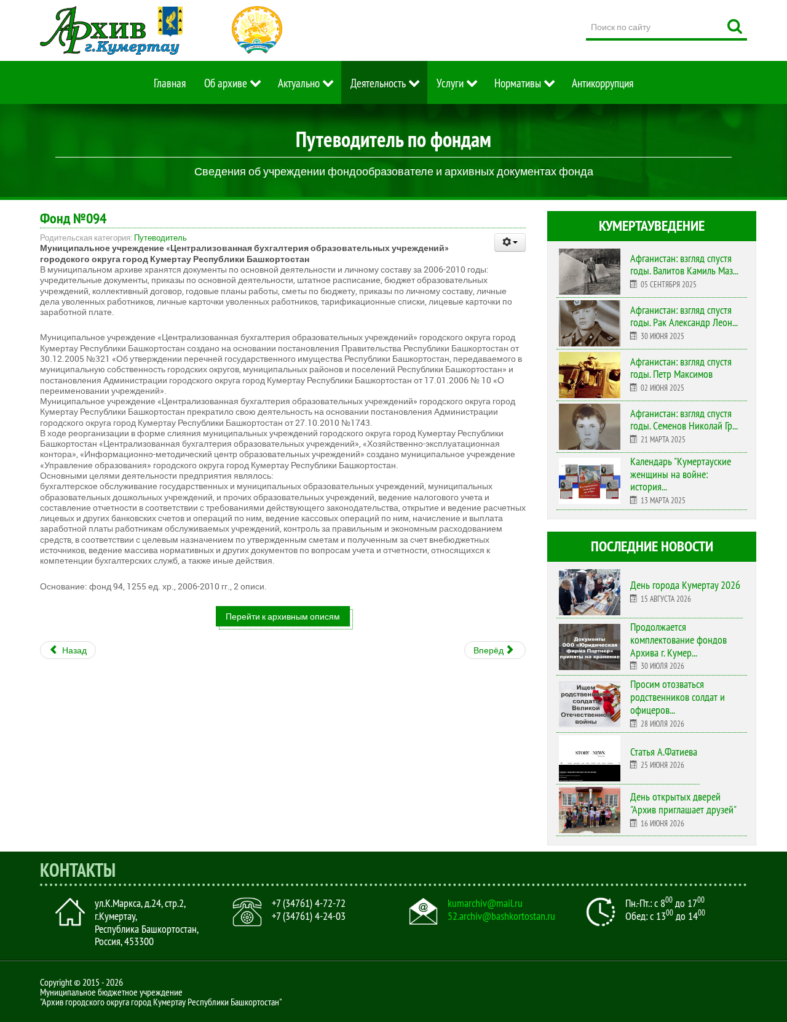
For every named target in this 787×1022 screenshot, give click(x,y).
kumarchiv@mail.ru (485, 903)
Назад (73, 650)
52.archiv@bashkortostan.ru (501, 916)
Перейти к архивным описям (283, 616)
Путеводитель (160, 237)
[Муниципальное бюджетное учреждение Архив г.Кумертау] (111, 30)
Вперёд (489, 650)
